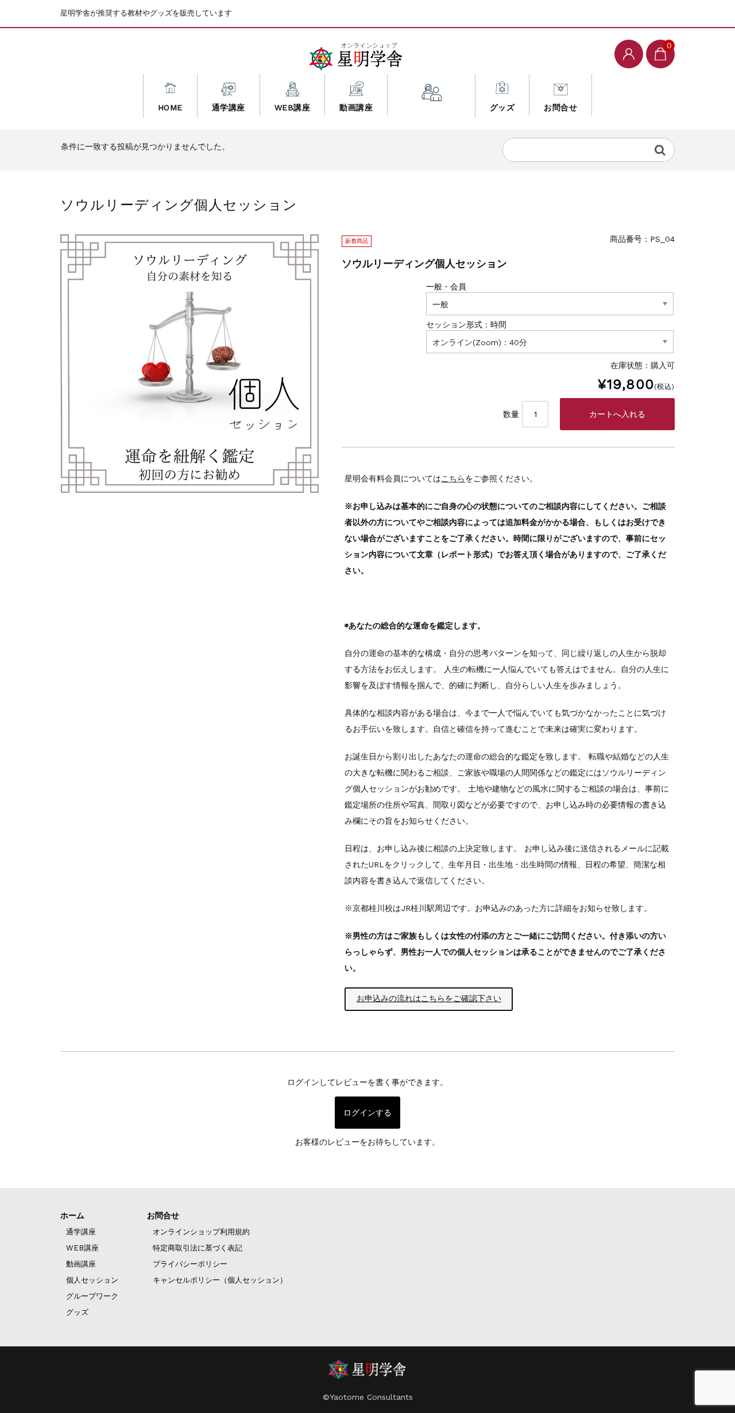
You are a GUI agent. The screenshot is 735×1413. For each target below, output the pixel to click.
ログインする (367, 1112)
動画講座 (356, 107)
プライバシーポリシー (190, 1264)
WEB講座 (292, 107)
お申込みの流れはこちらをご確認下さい (429, 998)
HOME (170, 107)
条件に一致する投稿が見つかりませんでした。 (145, 146)
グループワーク (92, 1296)
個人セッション (431, 107)
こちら (453, 478)
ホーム (72, 1215)
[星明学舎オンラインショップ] (356, 54)
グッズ (502, 107)
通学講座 (228, 107)
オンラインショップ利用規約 (201, 1231)
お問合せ (560, 107)
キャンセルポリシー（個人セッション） (220, 1280)
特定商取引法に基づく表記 (197, 1248)
